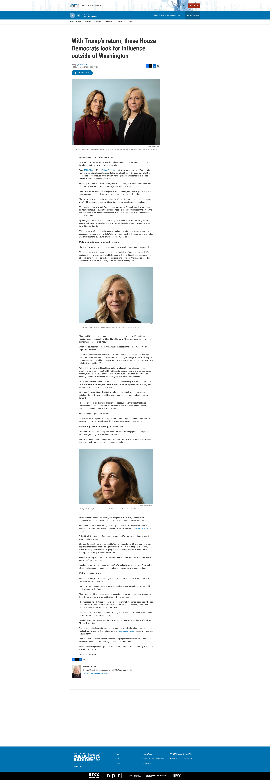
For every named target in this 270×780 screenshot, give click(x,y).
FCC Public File (147, 763)
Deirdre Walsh (83, 65)
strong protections (140, 528)
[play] (72, 15)
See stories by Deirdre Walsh (96, 673)
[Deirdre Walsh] (76, 671)
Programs (98, 22)
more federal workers (126, 631)
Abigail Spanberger (109, 170)
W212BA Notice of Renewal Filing (181, 754)
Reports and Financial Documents (181, 759)
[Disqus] (135, 718)
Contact (117, 763)
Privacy (117, 754)
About (131, 22)
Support (108, 22)
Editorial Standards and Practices (153, 759)
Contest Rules (147, 754)
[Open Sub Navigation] (113, 22)
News (72, 22)
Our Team (87, 22)
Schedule (121, 22)
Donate (195, 5)
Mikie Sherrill (89, 170)
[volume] (78, 15)
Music (78, 22)
